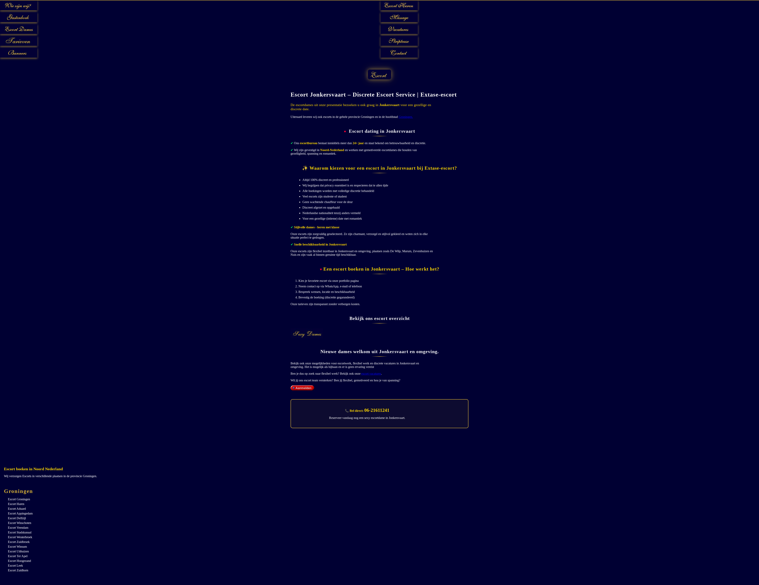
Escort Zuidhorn (18, 570)
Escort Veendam (18, 527)
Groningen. (406, 117)
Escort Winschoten (19, 523)
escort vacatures (371, 373)
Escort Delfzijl (17, 518)
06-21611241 (376, 410)
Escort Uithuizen (18, 551)
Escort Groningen (19, 499)
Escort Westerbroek (20, 537)
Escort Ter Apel (17, 556)
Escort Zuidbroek (19, 542)
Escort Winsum (17, 546)
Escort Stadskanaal (19, 532)
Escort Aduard (17, 508)
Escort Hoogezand (19, 560)
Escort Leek (15, 565)
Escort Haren (16, 504)
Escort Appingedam (20, 513)
